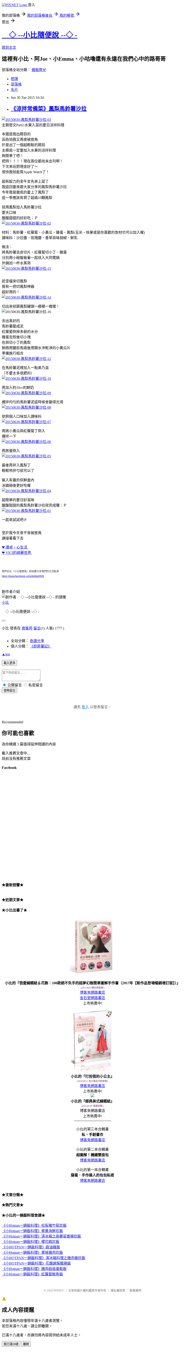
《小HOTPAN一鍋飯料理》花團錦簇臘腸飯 (36, 1263)
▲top (6, 654)
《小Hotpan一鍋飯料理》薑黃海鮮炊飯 (32, 1231)
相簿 (14, 79)
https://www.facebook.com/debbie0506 (23, 576)
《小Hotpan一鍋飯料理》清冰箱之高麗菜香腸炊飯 (41, 1236)
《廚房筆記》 (40, 646)
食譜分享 (37, 641)
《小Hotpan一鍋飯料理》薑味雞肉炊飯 (32, 1252)
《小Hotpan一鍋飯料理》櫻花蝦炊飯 (30, 1242)
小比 (5, 602)
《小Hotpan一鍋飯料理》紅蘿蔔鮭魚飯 (32, 1274)
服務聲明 (135, 1290)
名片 (14, 90)
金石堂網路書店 (92, 998)
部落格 (16, 84)
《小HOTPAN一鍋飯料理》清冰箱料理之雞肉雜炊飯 (43, 1258)
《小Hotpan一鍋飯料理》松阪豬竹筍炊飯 (34, 1225)
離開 (26, 1344)
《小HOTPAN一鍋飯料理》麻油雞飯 (31, 1247)
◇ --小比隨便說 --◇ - (39, 35)
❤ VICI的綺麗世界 (17, 553)
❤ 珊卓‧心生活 (15, 547)
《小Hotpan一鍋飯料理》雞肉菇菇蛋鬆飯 (34, 1269)
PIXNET (59, 1290)
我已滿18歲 (11, 1344)
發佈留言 (9, 690)
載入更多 (9, 663)
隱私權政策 (118, 1290)
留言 (37, 628)
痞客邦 (27, 628)
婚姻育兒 (39, 70)
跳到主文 (9, 47)
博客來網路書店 (92, 992)
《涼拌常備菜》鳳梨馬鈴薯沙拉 (49, 109)
